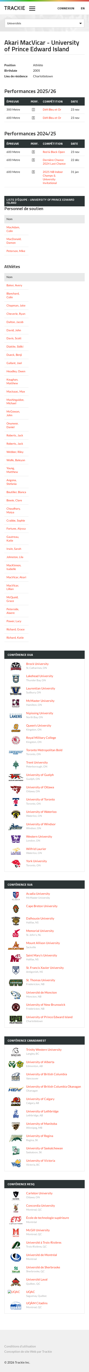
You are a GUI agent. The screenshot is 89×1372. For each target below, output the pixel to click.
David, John (13, 330)
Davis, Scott (13, 338)
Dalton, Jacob (14, 322)
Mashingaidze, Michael (15, 401)
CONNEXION (65, 8)
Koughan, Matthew (12, 381)
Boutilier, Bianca (16, 492)
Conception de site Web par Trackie (28, 1351)
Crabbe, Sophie (15, 520)
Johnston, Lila (14, 557)
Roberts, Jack (14, 435)
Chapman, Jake (15, 305)
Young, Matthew (12, 470)
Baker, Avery (14, 285)
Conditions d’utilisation (20, 1346)
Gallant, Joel (14, 363)
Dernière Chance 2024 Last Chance (54, 161)
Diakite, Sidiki (14, 346)
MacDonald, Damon (13, 240)
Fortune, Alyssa (16, 528)
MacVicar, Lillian (12, 587)
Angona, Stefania (11, 482)
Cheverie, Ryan (15, 313)
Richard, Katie (15, 637)
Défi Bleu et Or (52, 109)
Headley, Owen (15, 371)
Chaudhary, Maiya (13, 510)
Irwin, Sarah (13, 548)
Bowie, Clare (14, 500)
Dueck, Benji (14, 354)
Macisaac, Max (15, 391)
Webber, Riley (15, 452)
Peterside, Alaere (12, 611)
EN (83, 8)
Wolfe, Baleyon (15, 460)
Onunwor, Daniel (12, 425)
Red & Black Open (54, 152)
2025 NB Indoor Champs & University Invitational (53, 177)
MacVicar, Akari (16, 577)
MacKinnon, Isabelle (13, 567)
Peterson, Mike (15, 251)
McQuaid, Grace (12, 599)
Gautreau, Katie (12, 538)
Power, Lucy (13, 621)
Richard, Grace (15, 629)
